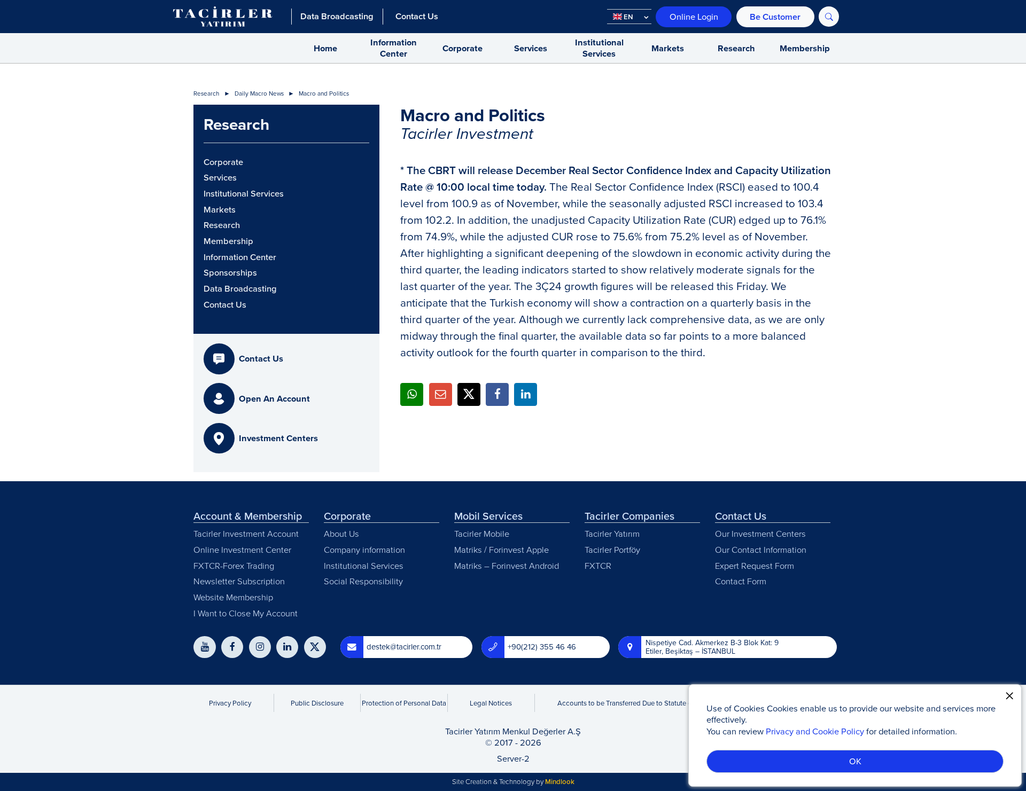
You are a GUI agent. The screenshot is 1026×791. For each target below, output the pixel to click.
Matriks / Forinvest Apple (501, 549)
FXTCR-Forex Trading (233, 565)
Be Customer (775, 16)
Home (325, 48)
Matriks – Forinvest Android (506, 565)
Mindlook (559, 781)
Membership (805, 48)
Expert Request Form (754, 565)
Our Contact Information (760, 549)
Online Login (694, 16)
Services (530, 48)
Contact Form (740, 581)
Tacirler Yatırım (612, 533)
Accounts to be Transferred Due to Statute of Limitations (643, 703)
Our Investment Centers (760, 533)
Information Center (393, 48)
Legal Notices (491, 703)
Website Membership (233, 597)
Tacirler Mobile (481, 533)
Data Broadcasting (240, 289)
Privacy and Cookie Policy (815, 731)
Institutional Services (599, 48)
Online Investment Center (242, 549)
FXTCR (598, 565)
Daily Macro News (259, 94)
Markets (667, 48)
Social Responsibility (363, 581)
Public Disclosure (317, 703)
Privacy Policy (230, 703)
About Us (341, 533)
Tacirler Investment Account (246, 533)
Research (736, 48)
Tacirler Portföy (612, 549)
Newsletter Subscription (239, 581)
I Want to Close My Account (245, 613)
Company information (364, 549)
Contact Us (225, 305)
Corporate (462, 48)
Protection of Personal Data (404, 703)
